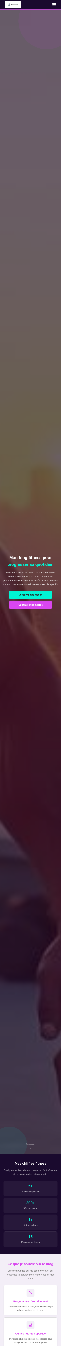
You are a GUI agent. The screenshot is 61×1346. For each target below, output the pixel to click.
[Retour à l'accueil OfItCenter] (13, 4)
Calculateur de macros (30, 605)
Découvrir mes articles (30, 595)
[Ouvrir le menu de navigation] (54, 4)
